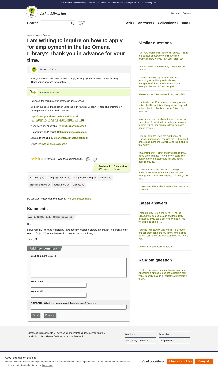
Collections (167, 23)
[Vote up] (88, 159)
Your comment (39, 255)
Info (185, 23)
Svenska (187, 13)
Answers (145, 23)
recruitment (60, 184)
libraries (104, 177)
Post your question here (79, 198)
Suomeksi (175, 13)
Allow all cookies (180, 361)
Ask (129, 23)
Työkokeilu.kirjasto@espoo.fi (71, 126)
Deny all (204, 361)
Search (32, 23)
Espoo (117, 169)
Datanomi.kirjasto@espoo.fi (72, 132)
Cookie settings (153, 361)
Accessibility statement (136, 340)
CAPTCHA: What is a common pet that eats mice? (58, 303)
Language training (58, 177)
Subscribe (164, 334)
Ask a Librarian (34, 34)
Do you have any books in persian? (156, 246)
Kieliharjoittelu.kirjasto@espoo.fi (69, 137)
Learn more (47, 365)
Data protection (166, 340)
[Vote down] (94, 160)
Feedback (130, 334)
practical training (38, 184)
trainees (77, 184)
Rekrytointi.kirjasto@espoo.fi (52, 144)
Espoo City (35, 177)
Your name (37, 281)
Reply (32, 239)
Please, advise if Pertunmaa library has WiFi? (162, 94)
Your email (37, 291)
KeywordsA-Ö (81, 23)
